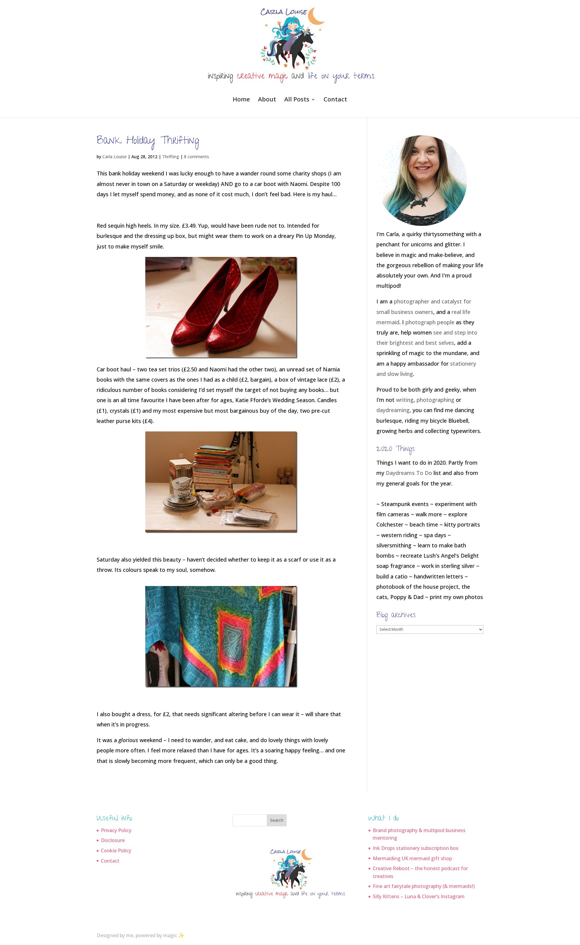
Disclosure (113, 840)
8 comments (196, 156)
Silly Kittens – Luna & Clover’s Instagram (419, 896)
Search (276, 820)
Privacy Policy (116, 830)
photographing (435, 399)
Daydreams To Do (409, 472)
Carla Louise (114, 156)
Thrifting (170, 156)
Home (241, 100)
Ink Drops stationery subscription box (416, 848)
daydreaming (393, 410)
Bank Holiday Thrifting (148, 141)
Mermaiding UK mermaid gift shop (412, 858)
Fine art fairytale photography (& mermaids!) (424, 886)
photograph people (429, 322)
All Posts (296, 100)
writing (405, 399)
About (267, 100)
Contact (335, 100)
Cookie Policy (116, 850)
